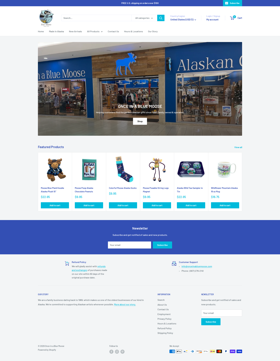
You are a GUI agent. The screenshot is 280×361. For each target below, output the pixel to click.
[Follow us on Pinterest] (122, 352)
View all (238, 147)
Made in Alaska (56, 31)
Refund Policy (165, 328)
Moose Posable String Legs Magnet (156, 190)
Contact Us (113, 31)
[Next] (242, 181)
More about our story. (125, 304)
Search (161, 299)
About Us (162, 304)
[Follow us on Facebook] (111, 352)
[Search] (160, 18)
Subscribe (234, 3)
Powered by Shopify (47, 350)
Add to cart (55, 205)
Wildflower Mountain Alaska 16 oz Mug (224, 190)
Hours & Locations (133, 31)
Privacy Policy (165, 318)
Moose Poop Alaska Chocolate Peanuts (84, 190)
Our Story (153, 31)
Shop (140, 121)
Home (41, 31)
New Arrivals (75, 31)
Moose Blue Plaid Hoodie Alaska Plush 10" (52, 190)
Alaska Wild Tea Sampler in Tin (190, 190)
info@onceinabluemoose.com (197, 266)
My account (212, 19)
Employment (164, 314)
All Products (93, 31)
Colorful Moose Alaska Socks (122, 188)
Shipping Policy (165, 333)
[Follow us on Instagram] (117, 352)
